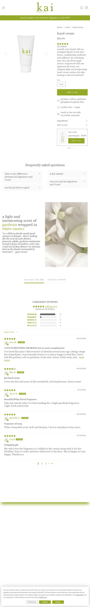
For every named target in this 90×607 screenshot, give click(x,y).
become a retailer (56, 541)
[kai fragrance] (45, 8)
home (59, 27)
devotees (52, 516)
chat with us (8, 574)
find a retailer (54, 533)
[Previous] (6, 53)
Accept (58, 602)
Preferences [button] (43, 597)
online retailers (55, 537)
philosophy (53, 524)
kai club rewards (11, 570)
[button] (81, 7)
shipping (7, 582)
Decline (45, 602)
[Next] (46, 53)
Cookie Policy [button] (79, 595)
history (51, 520)
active (67, 27)
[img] (9, 339)
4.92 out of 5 (51, 306)
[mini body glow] (63, 137)
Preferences (32, 602)
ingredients (62, 121)
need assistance (10, 578)
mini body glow (73, 136)
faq (49, 528)
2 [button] (42, 463)
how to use (62, 125)
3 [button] (45, 463)
